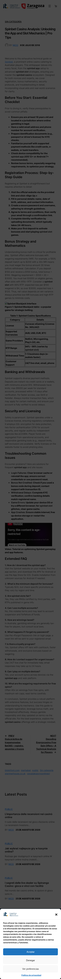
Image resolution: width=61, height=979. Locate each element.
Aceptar (31, 951)
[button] (56, 914)
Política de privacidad (31, 975)
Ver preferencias (30, 969)
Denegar (30, 960)
